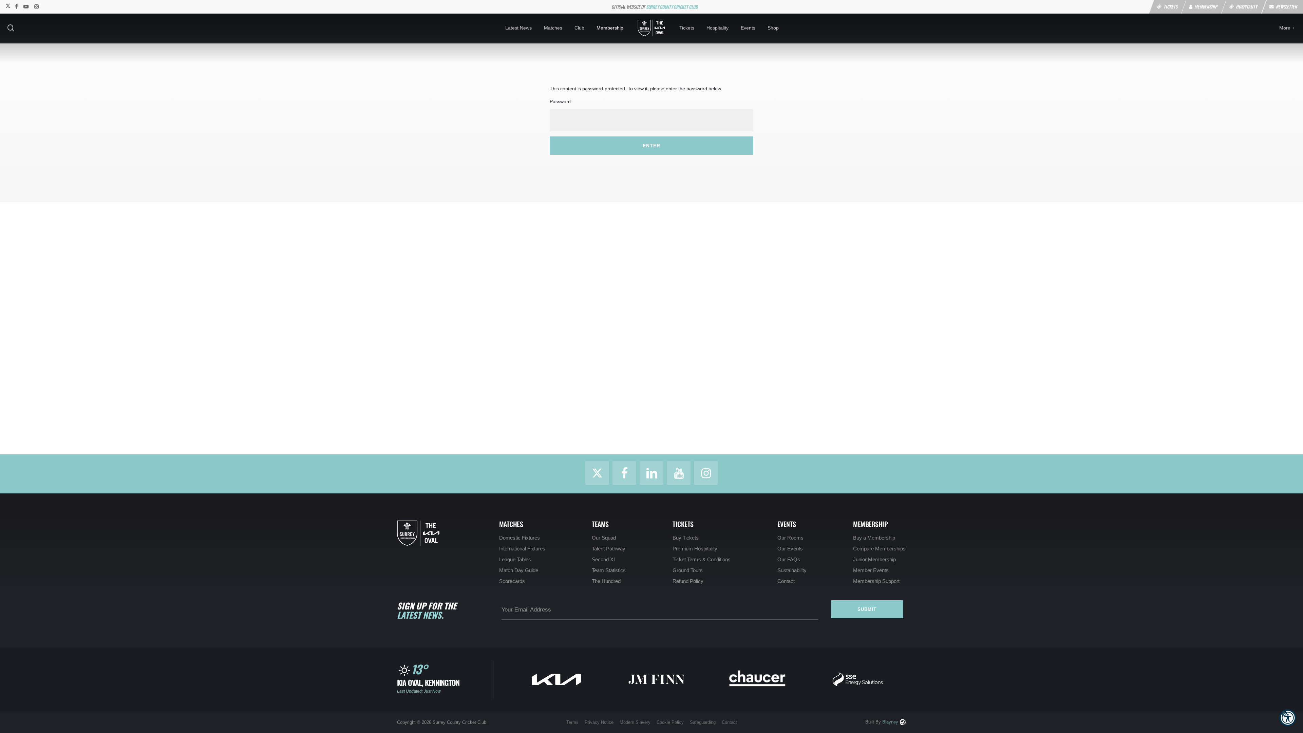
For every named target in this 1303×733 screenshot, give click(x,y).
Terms (572, 722)
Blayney (890, 722)
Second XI (603, 559)
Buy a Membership (874, 538)
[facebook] (16, 6)
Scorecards (512, 581)
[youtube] (26, 6)
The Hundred (606, 581)
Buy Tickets (686, 538)
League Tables (515, 559)
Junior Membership (874, 559)
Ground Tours (688, 570)
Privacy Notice (599, 722)
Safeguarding (703, 722)
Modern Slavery (635, 722)
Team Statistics (609, 570)
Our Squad (604, 538)
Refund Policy (688, 581)
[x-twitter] (7, 6)
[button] (1287, 717)
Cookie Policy (670, 722)
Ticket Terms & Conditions (702, 559)
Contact (786, 581)
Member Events (871, 570)
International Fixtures (522, 548)
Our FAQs (788, 559)
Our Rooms (790, 538)
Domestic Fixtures (519, 538)
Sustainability (792, 570)
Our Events (790, 548)
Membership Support (876, 581)
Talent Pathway (608, 548)
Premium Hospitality (695, 548)
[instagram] (36, 6)
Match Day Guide (518, 570)
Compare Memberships (879, 548)
